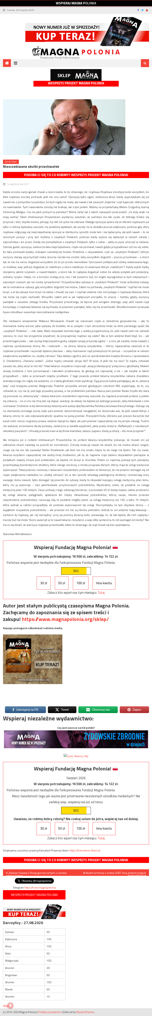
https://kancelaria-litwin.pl (85, 850)
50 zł (61, 583)
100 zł (80, 583)
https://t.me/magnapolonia (40, 887)
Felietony (11, 162)
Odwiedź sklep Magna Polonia (76, 75)
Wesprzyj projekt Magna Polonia (76, 83)
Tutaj (101, 592)
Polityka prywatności (49, 1012)
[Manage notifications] (10, 1006)
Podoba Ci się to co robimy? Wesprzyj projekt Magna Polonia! (76, 174)
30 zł (43, 583)
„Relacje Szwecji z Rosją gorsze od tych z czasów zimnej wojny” (36, 873)
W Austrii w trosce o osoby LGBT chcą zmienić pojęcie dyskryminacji (114, 873)
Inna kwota (104, 583)
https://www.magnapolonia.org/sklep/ (65, 619)
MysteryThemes (85, 1012)
